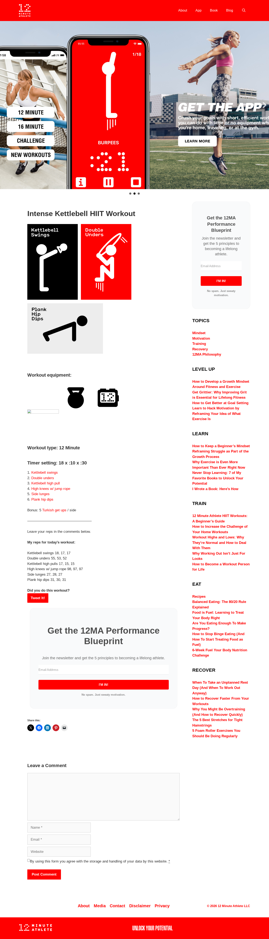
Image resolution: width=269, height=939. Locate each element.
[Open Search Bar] (243, 10)
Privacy (162, 905)
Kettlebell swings (44, 473)
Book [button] (139, 194)
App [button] (134, 194)
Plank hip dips (42, 499)
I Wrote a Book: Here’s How (215, 489)
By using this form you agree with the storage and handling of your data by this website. (100, 861)
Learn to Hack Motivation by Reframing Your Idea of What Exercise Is (216, 413)
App (198, 10)
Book (214, 10)
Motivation (201, 338)
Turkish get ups (54, 510)
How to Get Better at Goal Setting (220, 403)
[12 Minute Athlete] (25, 10)
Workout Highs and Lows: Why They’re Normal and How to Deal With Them (219, 542)
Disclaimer (140, 905)
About (182, 10)
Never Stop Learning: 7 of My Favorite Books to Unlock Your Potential (217, 478)
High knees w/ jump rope (50, 489)
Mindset (199, 333)
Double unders (42, 478)
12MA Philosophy (206, 354)
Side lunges (40, 494)
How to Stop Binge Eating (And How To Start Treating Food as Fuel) (218, 639)
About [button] (130, 194)
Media (100, 905)
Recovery (200, 349)
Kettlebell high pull (45, 483)
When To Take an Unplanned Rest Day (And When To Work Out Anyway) (220, 688)
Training (199, 344)
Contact (117, 905)
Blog (229, 10)
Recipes (199, 597)
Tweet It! (38, 598)
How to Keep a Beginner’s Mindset (221, 446)
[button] (4, 105)
